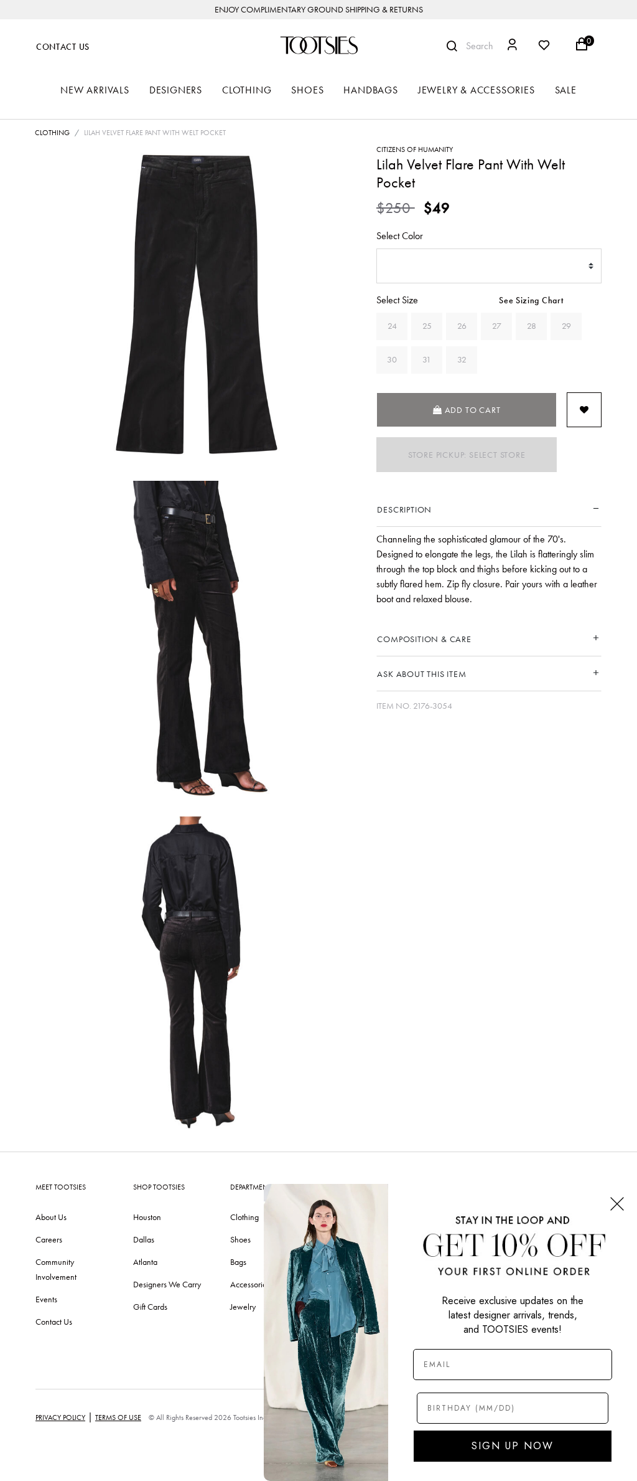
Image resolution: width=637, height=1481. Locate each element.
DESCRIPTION (404, 509)
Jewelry (243, 1306)
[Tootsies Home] (318, 45)
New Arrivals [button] (94, 90)
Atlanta (145, 1261)
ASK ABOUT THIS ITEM (421, 673)
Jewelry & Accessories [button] (476, 90)
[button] (512, 46)
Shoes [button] (307, 90)
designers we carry (167, 1284)
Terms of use (118, 1417)
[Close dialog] (617, 1203)
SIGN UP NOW (513, 1446)
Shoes (240, 1239)
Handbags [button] (370, 90)
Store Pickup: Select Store (467, 454)
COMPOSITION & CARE (424, 639)
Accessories (250, 1284)
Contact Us (63, 47)
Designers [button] (175, 90)
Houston (147, 1217)
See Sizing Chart (531, 300)
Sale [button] (566, 90)
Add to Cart (471, 409)
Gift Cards (150, 1306)
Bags (238, 1261)
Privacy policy (60, 1417)
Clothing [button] (246, 90)
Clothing (52, 133)
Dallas (143, 1239)
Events (46, 1299)
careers (48, 1239)
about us (51, 1217)
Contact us (53, 1321)
